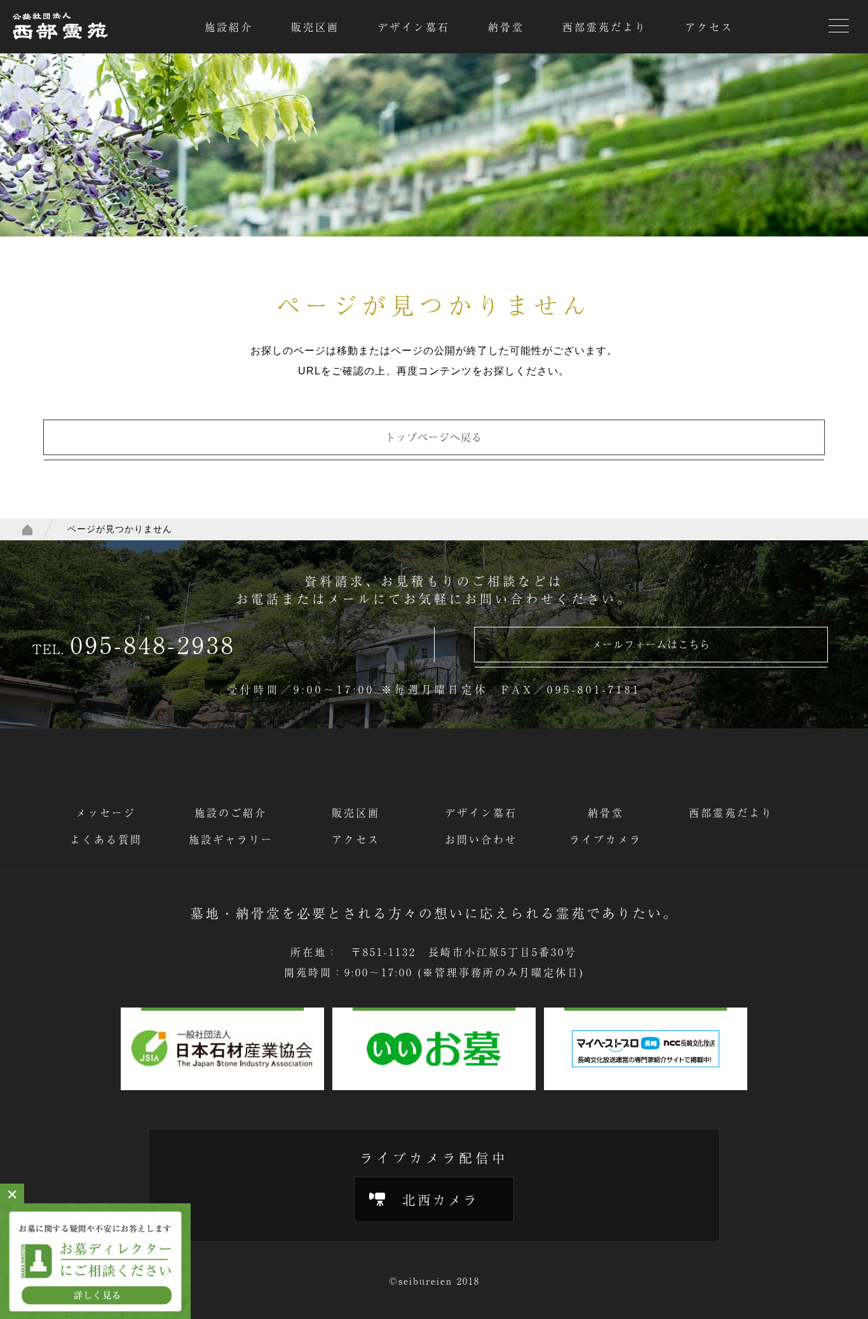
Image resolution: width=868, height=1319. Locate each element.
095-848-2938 (153, 644)
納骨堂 (506, 26)
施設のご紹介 (230, 812)
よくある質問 (106, 839)
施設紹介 (229, 26)
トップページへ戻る (433, 436)
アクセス (709, 26)
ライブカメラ (605, 839)
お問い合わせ (481, 839)
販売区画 (315, 26)
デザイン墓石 (413, 26)
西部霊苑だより (604, 26)
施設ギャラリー (231, 839)
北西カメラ (440, 1199)
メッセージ (106, 812)
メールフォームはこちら (651, 644)
